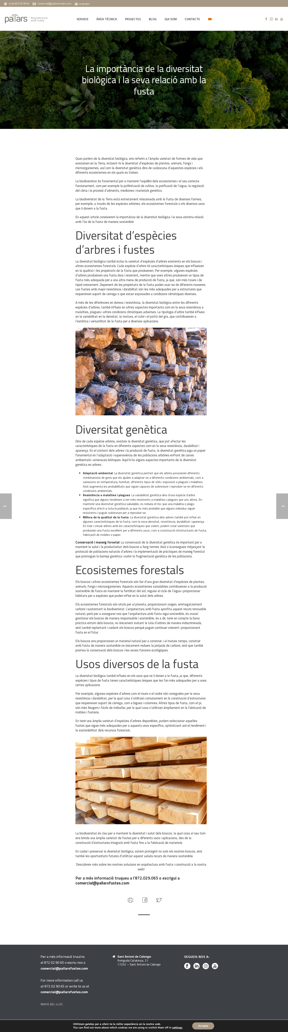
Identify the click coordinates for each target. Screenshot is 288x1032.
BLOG (153, 19)
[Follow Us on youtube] (215, 966)
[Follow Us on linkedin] (196, 966)
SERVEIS (82, 19)
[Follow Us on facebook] (187, 966)
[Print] (130, 899)
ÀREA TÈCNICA (106, 19)
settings (177, 1027)
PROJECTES (133, 19)
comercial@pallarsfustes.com (54, 3)
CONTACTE (192, 19)
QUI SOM (171, 19)
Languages (84, 3)
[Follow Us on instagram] (206, 966)
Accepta (203, 1026)
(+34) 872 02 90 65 (19, 3)
